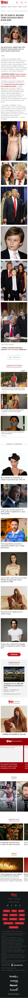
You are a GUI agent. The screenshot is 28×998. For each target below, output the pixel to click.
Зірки (14, 911)
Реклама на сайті (14, 902)
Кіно (5, 919)
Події (5, 915)
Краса (21, 911)
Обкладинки (8, 923)
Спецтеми (13, 919)
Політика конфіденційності (8, 970)
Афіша (14, 853)
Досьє (14, 777)
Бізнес (22, 919)
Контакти (17, 898)
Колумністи (13, 927)
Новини (6, 911)
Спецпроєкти (14, 662)
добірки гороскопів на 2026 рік (14, 734)
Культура (13, 915)
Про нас (10, 898)
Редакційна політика (20, 970)
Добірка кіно (14, 819)
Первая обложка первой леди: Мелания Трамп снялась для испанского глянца (13, 76)
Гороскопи (19, 923)
